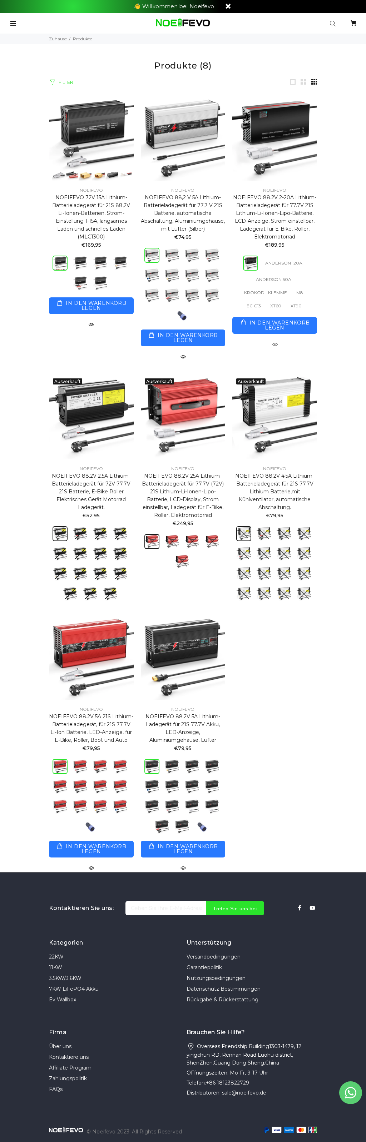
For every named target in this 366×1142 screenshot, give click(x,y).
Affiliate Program (70, 1068)
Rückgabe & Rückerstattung (222, 999)
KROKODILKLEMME (265, 292)
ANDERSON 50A (273, 279)
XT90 (296, 305)
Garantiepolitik (204, 967)
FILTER (66, 82)
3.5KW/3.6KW (65, 978)
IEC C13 (253, 305)
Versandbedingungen (214, 957)
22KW (56, 957)
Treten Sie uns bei (235, 908)
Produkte (82, 38)
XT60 (275, 305)
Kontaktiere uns (69, 1057)
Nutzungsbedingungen (216, 978)
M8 (299, 292)
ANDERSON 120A (283, 263)
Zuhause (58, 38)
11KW (55, 967)
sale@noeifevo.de (244, 1093)
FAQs (56, 1089)
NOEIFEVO (91, 190)
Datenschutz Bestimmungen (224, 989)
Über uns (60, 1046)
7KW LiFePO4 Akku (74, 989)
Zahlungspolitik (68, 1078)
